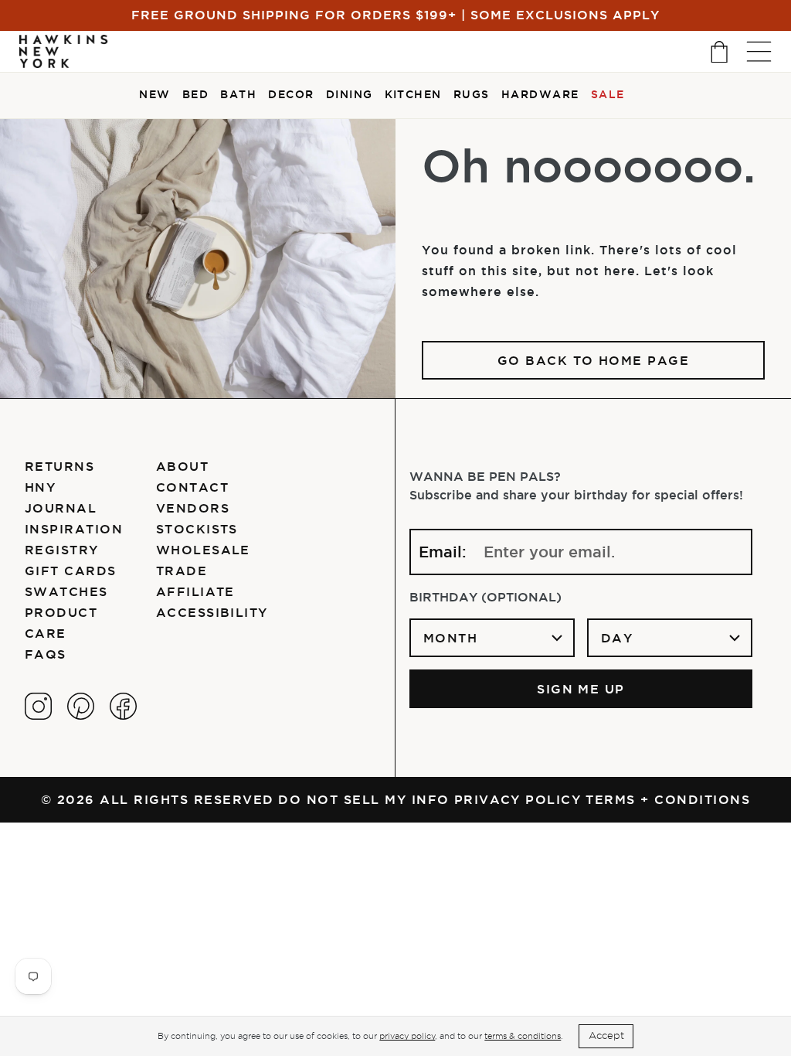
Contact (192, 487)
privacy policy (407, 1036)
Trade (181, 570)
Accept (606, 1035)
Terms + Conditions (668, 799)
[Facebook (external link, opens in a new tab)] (123, 706)
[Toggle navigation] (759, 51)
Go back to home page (593, 360)
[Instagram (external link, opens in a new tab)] (38, 706)
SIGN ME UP (581, 689)
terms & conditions (522, 1036)
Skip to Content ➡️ (64, 63)
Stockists (197, 529)
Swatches (66, 591)
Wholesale (203, 550)
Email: (443, 551)
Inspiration (74, 529)
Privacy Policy (518, 799)
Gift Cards (71, 570)
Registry (62, 550)
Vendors (192, 508)
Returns (59, 466)
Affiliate (195, 591)
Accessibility (212, 612)
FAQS (45, 654)
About (182, 466)
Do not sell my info (363, 799)
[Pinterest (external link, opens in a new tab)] (80, 706)
